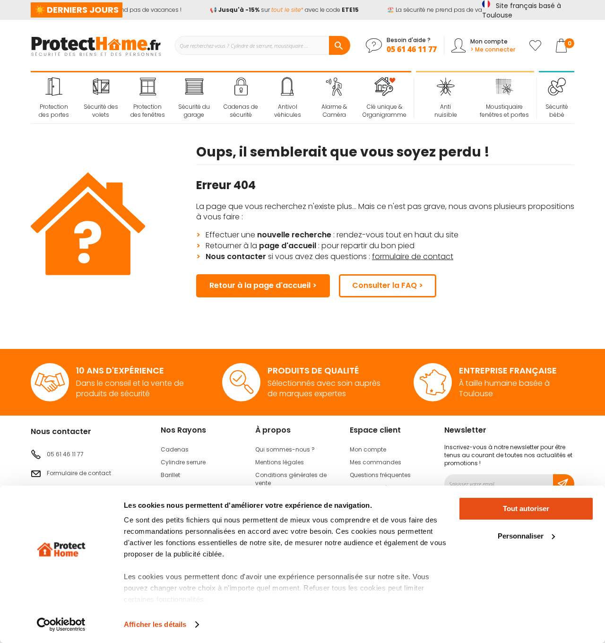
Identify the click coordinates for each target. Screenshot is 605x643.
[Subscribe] (563, 483)
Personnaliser (521, 536)
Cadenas (175, 449)
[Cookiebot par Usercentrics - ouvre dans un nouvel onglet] (61, 624)
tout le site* (284, 10)
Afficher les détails (155, 624)
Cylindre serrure (183, 462)
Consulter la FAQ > (387, 285)
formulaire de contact (412, 256)
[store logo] (96, 45)
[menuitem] (54, 98)
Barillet (170, 475)
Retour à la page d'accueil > (263, 285)
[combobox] (262, 45)
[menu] (221, 98)
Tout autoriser (526, 508)
